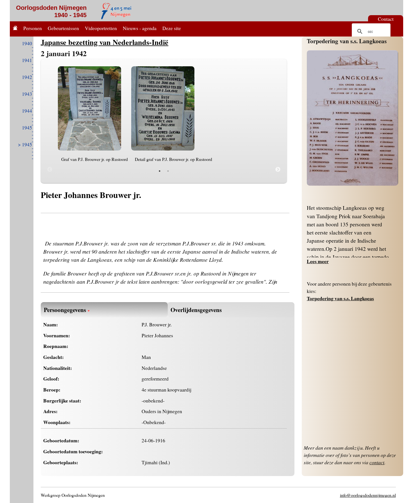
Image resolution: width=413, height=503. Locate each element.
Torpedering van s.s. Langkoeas (347, 41)
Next (278, 169)
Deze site (171, 28)
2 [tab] (168, 171)
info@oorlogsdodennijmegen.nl (368, 495)
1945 (27, 127)
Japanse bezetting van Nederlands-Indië (104, 42)
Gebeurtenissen (63, 28)
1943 (27, 93)
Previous (50, 169)
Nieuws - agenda (139, 28)
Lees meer (318, 261)
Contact (386, 18)
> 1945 (25, 144)
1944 (27, 110)
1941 (27, 60)
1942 (27, 77)
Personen (32, 28)
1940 (27, 43)
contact (376, 462)
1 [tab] (159, 171)
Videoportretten (101, 28)
